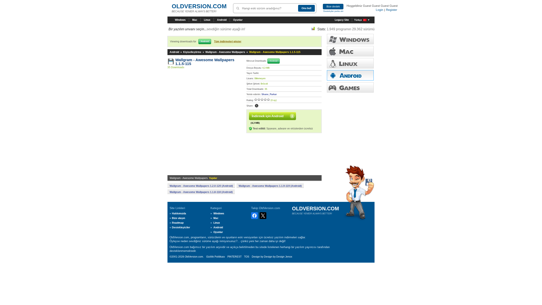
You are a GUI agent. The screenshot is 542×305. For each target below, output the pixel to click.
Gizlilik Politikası (215, 256)
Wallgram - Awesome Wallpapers (225, 52)
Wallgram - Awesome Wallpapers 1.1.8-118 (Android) (201, 192)
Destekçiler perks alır (333, 11)
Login (379, 9)
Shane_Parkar (269, 94)
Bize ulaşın (178, 218)
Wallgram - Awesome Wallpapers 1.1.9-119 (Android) (270, 185)
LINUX (350, 63)
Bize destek (333, 6)
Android (222, 19)
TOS (246, 256)
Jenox (288, 256)
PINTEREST (234, 256)
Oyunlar (238, 19)
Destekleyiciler (181, 227)
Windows (180, 19)
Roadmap (178, 222)
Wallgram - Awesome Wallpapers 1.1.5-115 (205, 62)
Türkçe (358, 20)
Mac (194, 19)
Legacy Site (342, 19)
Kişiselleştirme (192, 52)
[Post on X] (256, 105)
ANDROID (350, 75)
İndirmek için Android (267, 116)
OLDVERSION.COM (199, 6)
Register (391, 9)
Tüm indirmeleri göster (227, 41)
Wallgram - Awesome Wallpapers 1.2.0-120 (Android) (201, 185)
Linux (207, 19)
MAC (350, 51)
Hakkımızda (179, 213)
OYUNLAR (350, 87)
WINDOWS (350, 39)
